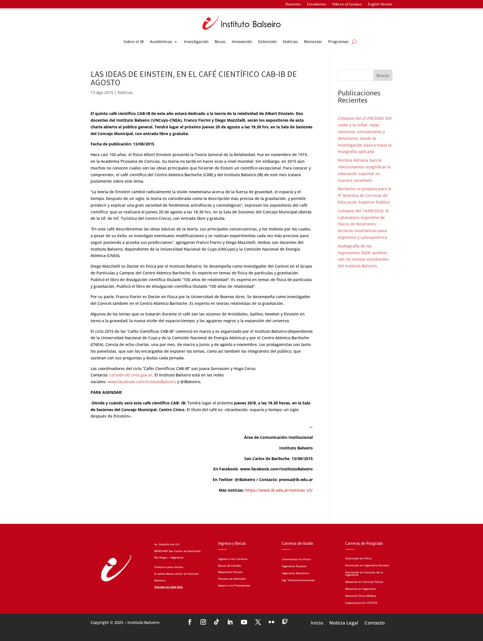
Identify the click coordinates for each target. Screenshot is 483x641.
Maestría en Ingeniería (360, 588)
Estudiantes (316, 4)
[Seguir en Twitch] (284, 622)
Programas (338, 42)
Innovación (242, 42)
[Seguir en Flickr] (271, 622)
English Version (380, 4)
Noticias (290, 42)
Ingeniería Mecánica (295, 573)
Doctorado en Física (358, 558)
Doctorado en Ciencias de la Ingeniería (364, 573)
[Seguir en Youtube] (244, 622)
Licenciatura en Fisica (296, 559)
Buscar (383, 75)
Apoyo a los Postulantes (234, 585)
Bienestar (313, 42)
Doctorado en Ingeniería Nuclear (367, 565)
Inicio (317, 622)
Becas (220, 42)
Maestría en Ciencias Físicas (364, 581)
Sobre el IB (134, 42)
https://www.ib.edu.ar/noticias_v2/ (278, 490)
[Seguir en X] (258, 622)
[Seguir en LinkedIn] (230, 622)
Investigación (196, 42)
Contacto (374, 622)
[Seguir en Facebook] (189, 622)
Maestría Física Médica (360, 595)
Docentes (293, 4)
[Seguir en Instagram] (203, 622)
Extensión (267, 42)
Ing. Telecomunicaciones (298, 580)
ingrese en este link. (168, 587)
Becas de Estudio (229, 565)
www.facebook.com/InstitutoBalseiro (142, 381)
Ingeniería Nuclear (294, 566)
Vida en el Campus (347, 4)
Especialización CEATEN (361, 602)
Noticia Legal (343, 622)
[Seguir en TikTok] (216, 622)
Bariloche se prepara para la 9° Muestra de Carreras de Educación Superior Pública (364, 195)
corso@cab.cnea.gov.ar (130, 375)
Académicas (161, 42)
